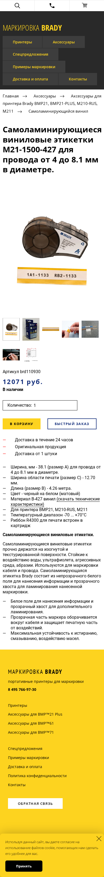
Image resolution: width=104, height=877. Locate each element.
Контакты (78, 78)
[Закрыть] (99, 838)
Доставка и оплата (30, 78)
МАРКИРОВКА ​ (32, 27)
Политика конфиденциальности (37, 775)
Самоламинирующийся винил (58, 111)
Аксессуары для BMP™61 (31, 723)
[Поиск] (17, 5)
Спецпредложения (30, 54)
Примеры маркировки (34, 66)
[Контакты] (52, 5)
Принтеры (22, 41)
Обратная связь (35, 803)
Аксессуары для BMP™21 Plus (35, 714)
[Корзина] (87, 5)
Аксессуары (64, 41)
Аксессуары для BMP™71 (31, 732)
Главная (11, 96)
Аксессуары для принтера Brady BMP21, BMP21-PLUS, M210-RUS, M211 (52, 103)
